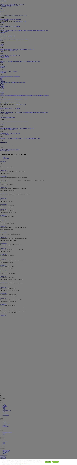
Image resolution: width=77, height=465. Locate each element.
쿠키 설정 (48, 461)
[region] (38, 462)
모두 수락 (55, 461)
